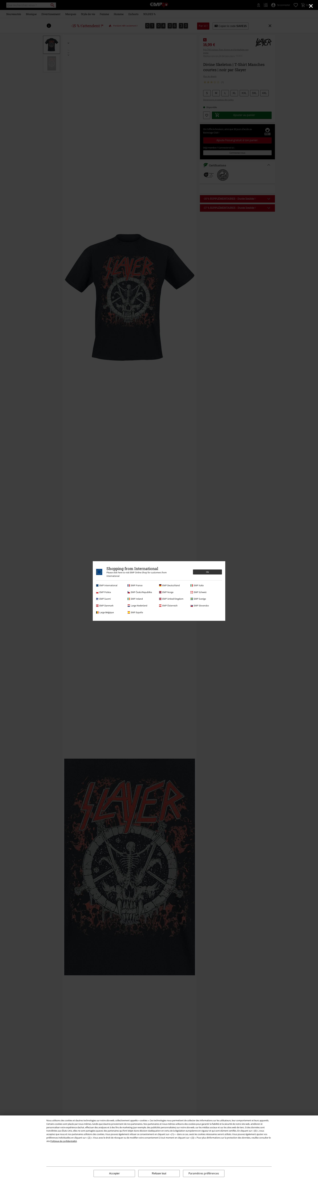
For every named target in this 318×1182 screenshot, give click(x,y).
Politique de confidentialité (63, 1141)
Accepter (114, 1173)
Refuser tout (159, 1173)
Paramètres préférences (203, 1173)
